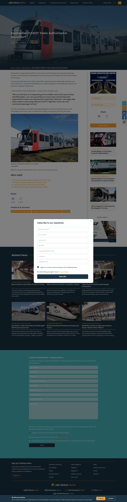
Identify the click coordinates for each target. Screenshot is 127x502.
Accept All (100, 498)
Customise (110, 498)
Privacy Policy (63, 271)
